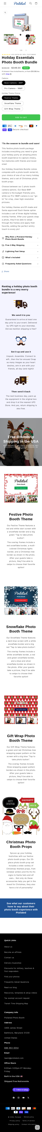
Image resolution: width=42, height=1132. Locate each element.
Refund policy (29, 1117)
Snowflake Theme (12, 103)
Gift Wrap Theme (12, 109)
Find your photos (11, 977)
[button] (5, 3)
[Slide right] (26, 50)
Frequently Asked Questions (16, 982)
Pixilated (18, 1117)
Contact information (29, 1124)
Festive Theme (11, 98)
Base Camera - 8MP (13, 83)
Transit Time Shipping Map (16, 1003)
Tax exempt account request (17, 998)
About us (8, 947)
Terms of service (28, 1121)
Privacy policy (15, 1121)
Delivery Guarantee (12, 963)
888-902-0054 (11, 1048)
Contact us (9, 957)
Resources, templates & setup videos (20, 993)
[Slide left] (16, 50)
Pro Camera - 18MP (13, 88)
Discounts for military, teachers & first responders (19, 969)
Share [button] (6, 271)
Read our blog (10, 987)
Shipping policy (13, 1124)
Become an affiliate (12, 952)
